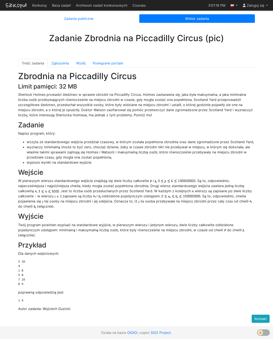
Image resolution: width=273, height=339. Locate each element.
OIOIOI (132, 332)
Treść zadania (33, 63)
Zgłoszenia (60, 63)
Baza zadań (61, 5)
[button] (234, 5)
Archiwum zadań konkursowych (101, 5)
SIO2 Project (161, 332)
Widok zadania (197, 18)
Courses (139, 5)
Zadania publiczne (78, 18)
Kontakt (260, 319)
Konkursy (39, 5)
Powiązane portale (108, 63)
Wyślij (81, 63)
